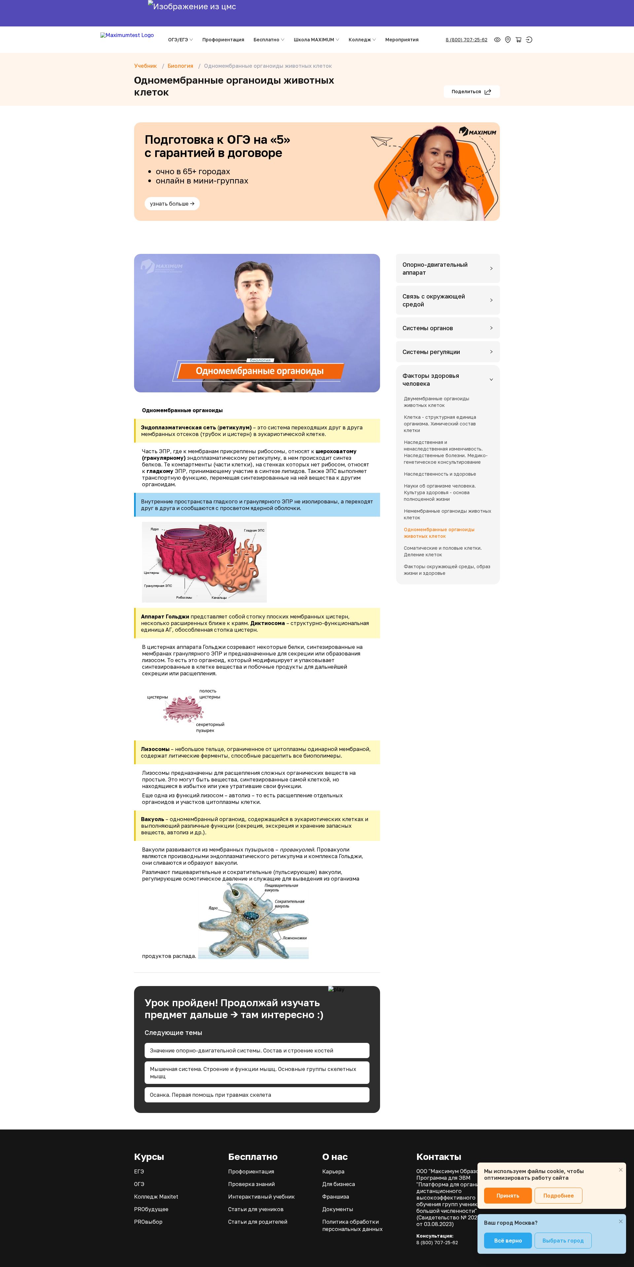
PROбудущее (151, 1209)
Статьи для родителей (257, 1221)
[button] (448, 268)
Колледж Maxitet (156, 1196)
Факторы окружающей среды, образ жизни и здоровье (447, 570)
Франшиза (335, 1196)
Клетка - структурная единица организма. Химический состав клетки (440, 423)
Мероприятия (402, 39)
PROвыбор (148, 1221)
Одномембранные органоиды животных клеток (439, 533)
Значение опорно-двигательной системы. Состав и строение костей (241, 1050)
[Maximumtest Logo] (128, 39)
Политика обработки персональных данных (352, 1225)
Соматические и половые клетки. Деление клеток (443, 551)
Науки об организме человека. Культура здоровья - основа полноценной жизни (440, 492)
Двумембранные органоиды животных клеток (436, 402)
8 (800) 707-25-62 (466, 39)
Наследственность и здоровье (440, 474)
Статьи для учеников (256, 1209)
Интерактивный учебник (261, 1196)
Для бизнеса (338, 1184)
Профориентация (223, 39)
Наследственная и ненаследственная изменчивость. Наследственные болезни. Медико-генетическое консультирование (446, 452)
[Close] (620, 1170)
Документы (337, 1209)
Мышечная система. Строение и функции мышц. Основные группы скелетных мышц (253, 1073)
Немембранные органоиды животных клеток (447, 514)
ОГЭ (139, 1184)
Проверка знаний (251, 1184)
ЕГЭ (139, 1171)
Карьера (333, 1171)
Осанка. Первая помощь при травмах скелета (210, 1094)
